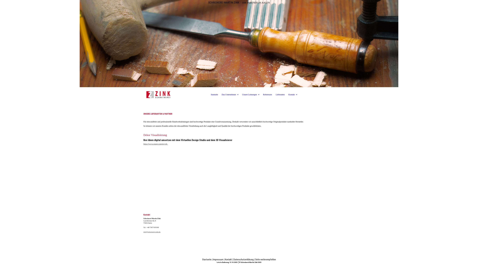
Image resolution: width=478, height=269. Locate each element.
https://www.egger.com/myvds (155, 144)
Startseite (214, 95)
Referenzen (267, 95)
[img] (239, 43)
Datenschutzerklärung (244, 259)
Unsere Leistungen (249, 95)
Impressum (218, 259)
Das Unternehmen (229, 95)
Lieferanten (280, 95)
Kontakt (291, 95)
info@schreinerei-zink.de (151, 232)
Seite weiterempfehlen (265, 259)
